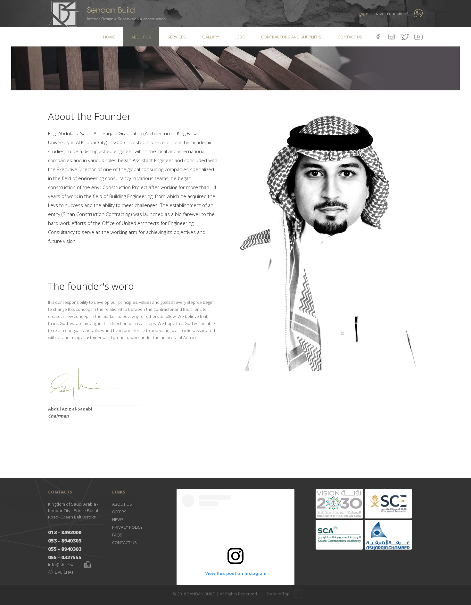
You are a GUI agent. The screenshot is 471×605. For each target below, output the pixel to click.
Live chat (64, 572)
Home (109, 37)
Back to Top (279, 594)
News (118, 519)
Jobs (240, 37)
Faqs (117, 535)
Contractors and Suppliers (291, 37)
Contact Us (350, 37)
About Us (122, 504)
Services (177, 37)
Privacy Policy (127, 527)
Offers (119, 512)
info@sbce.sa (61, 565)
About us (141, 37)
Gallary (210, 37)
